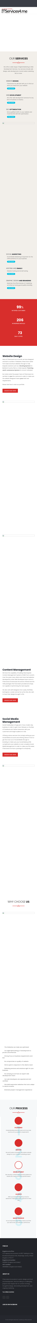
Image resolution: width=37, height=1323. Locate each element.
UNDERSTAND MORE (10, 390)
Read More (11, 88)
